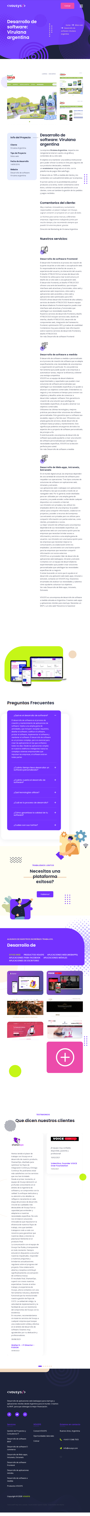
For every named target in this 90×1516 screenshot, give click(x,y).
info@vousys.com (70, 1448)
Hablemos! (45, 894)
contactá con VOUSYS (57, 579)
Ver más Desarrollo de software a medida (57, 449)
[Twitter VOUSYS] (17, 1414)
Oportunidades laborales (43, 1436)
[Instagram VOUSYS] (25, 1414)
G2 (61, 1457)
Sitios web (14, 156)
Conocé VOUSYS (40, 1431)
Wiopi (16, 1505)
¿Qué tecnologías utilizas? (26, 792)
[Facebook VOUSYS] (9, 1414)
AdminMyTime (60, 1505)
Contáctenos (45, 328)
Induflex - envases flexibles (49, 1505)
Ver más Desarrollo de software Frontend (57, 336)
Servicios (11, 1424)
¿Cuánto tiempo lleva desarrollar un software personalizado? (31, 768)
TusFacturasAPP (11, 1505)
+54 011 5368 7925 (71, 1439)
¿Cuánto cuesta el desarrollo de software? (29, 781)
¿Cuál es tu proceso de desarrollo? (31, 802)
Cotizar (67, 6)
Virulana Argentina (18, 148)
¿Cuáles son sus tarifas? (26, 825)
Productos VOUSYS (15, 1486)
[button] (40, 1366)
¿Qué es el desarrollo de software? (31, 715)
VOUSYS (26, 1496)
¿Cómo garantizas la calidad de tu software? (31, 813)
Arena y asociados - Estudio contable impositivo (30, 1505)
